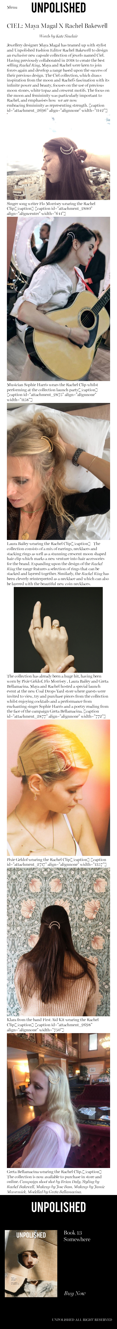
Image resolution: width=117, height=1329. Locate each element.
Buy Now (75, 1294)
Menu (12, 8)
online (12, 1182)
